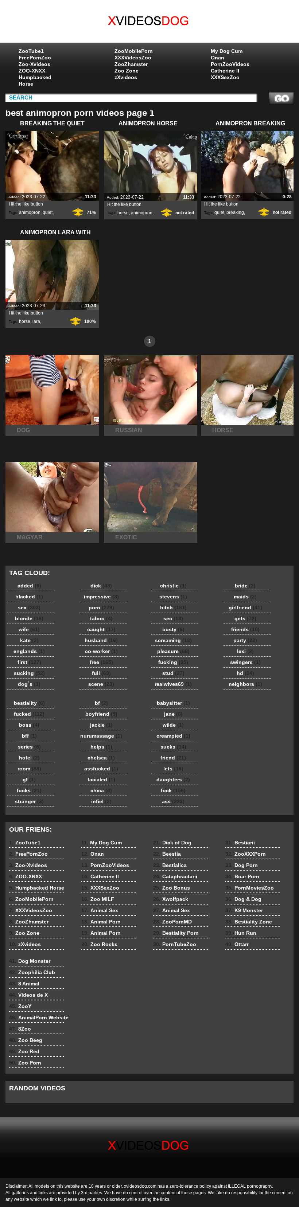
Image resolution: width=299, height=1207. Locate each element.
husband (101, 640)
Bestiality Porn (176, 933)
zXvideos (125, 77)
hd (245, 673)
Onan (217, 57)
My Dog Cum (226, 51)
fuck (173, 790)
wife (29, 629)
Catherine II (225, 71)
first (29, 662)
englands (29, 651)
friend (173, 758)
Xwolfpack (170, 899)
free (101, 662)
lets (173, 769)
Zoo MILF (97, 899)
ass (173, 801)
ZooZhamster (131, 64)
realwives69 (173, 684)
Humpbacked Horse (35, 80)
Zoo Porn (25, 1063)
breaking (235, 212)
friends (245, 629)
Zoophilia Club (32, 972)
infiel (101, 801)
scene (101, 684)
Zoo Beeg (25, 1040)
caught (101, 629)
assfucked (101, 769)
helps (101, 747)
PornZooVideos (230, 64)
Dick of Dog (172, 842)
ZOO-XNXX (32, 71)
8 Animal (24, 984)
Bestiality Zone (248, 922)
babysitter (173, 703)
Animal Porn (101, 922)
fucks (29, 790)
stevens (173, 596)
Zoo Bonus (171, 888)
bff (29, 736)
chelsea (101, 758)
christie (173, 586)
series (29, 747)
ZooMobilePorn (133, 51)
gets (245, 618)
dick (101, 586)
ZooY (20, 1006)
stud (173, 673)
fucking (173, 662)
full (101, 673)
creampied (173, 736)
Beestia (167, 854)
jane (173, 714)
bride (245, 586)
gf (29, 779)
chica (101, 790)
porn (101, 607)
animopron (29, 212)
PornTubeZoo (174, 944)
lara (36, 321)
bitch (173, 607)
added (29, 586)
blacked (29, 596)
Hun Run (240, 933)
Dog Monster (29, 961)
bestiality (29, 703)
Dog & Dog (243, 899)
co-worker (101, 651)
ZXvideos (149, 23)
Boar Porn (242, 876)
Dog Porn (241, 865)
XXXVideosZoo (132, 57)
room (29, 769)
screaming (173, 640)
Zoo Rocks (99, 944)
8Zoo (20, 1029)
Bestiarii (240, 842)
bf (101, 703)
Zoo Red (24, 1051)
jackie (101, 725)
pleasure (173, 651)
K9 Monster (244, 910)
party (245, 640)
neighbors (245, 684)
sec (173, 618)
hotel (29, 758)
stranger (29, 801)
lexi (245, 651)
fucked (29, 714)
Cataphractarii (175, 876)
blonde (29, 618)
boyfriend (101, 714)
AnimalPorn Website (39, 1017)
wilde (173, 725)
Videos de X (28, 995)
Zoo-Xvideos (34, 64)
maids (245, 596)
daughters (173, 779)
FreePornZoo (35, 57)
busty (173, 629)
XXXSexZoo (225, 77)
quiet (48, 212)
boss (29, 725)
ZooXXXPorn (245, 854)
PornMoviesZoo (249, 888)
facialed (101, 779)
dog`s (29, 684)
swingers (245, 662)
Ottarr (237, 944)
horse (123, 212)
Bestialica (170, 865)
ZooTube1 (31, 51)
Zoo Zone (126, 71)
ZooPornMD (172, 922)
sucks (173, 747)
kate (29, 640)
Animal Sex (99, 910)
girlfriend (245, 607)
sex (29, 607)
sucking (29, 673)
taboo (101, 618)
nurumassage (101, 736)
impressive (101, 596)
